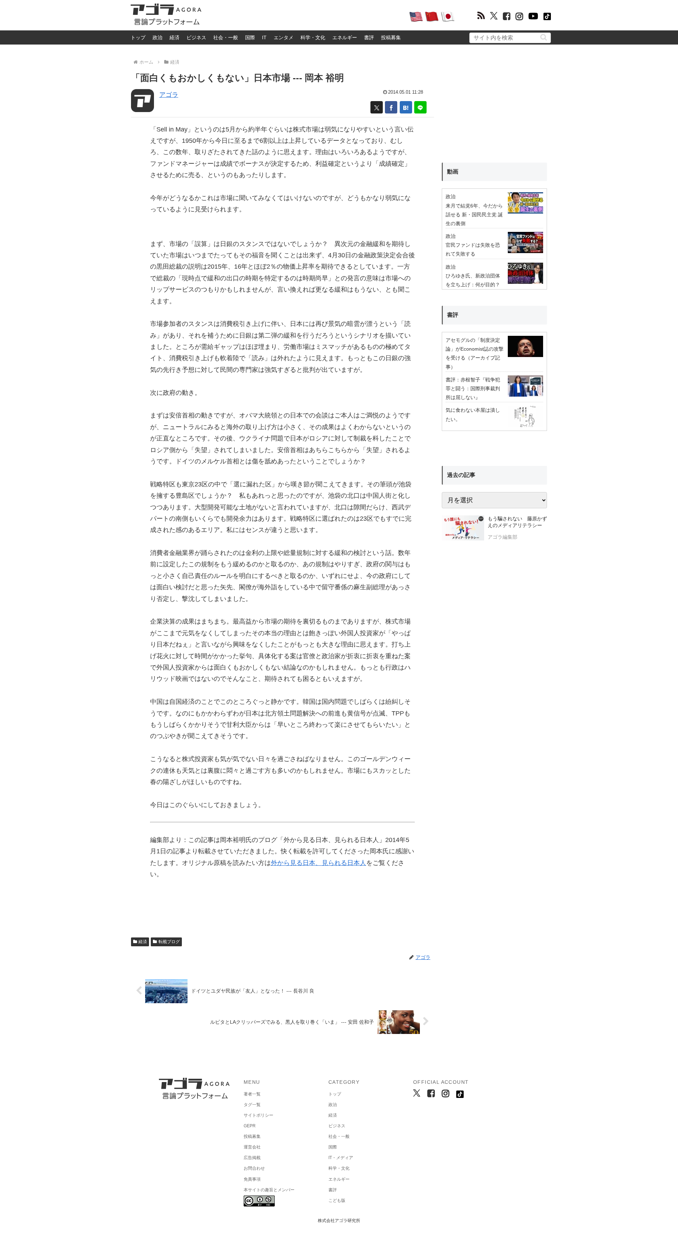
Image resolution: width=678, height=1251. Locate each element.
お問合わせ (254, 1168)
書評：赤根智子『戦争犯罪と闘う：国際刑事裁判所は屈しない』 (473, 388)
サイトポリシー (258, 1115)
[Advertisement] (305, 16)
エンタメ (283, 37)
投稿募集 (391, 37)
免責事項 (252, 1179)
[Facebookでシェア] (391, 107)
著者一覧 (252, 1094)
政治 (157, 37)
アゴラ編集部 (502, 537)
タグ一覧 (252, 1104)
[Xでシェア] (376, 107)
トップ (138, 37)
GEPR (250, 1125)
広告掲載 (252, 1157)
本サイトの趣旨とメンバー (269, 1189)
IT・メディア (340, 1157)
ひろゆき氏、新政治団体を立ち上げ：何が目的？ (473, 280)
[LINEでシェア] (420, 107)
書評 (369, 37)
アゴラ (168, 94)
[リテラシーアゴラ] (463, 528)
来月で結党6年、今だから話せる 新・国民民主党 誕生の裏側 (474, 214)
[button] (543, 37)
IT (264, 37)
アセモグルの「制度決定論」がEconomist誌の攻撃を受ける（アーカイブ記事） (475, 353)
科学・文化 (313, 37)
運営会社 (252, 1147)
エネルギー (344, 37)
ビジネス (196, 37)
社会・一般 (225, 37)
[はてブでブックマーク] (406, 107)
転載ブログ (169, 941)
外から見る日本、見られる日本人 (318, 862)
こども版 (336, 1200)
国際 (250, 37)
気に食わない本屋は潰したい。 (473, 414)
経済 (174, 37)
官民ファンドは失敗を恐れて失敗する (473, 249)
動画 (452, 172)
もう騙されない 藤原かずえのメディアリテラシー (517, 522)
